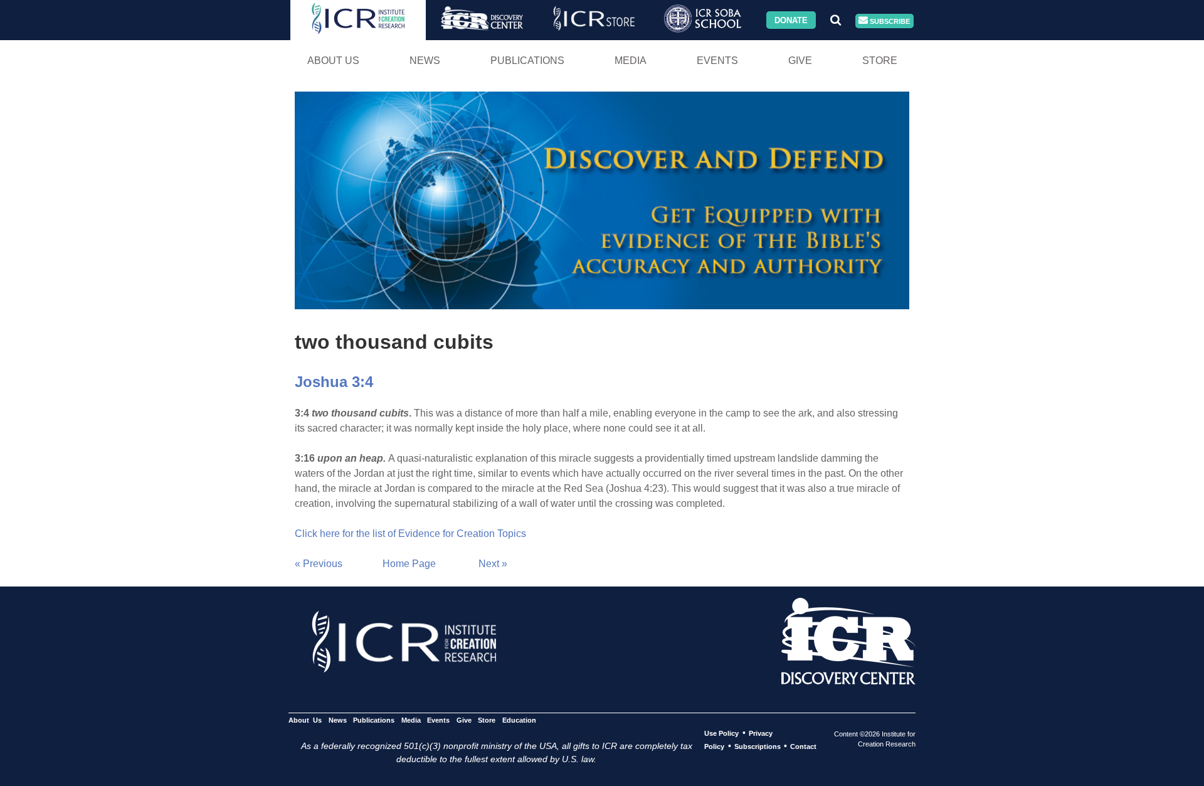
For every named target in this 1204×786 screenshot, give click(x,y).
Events (717, 60)
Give (800, 60)
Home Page (409, 563)
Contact (803, 746)
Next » (492, 563)
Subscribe (889, 20)
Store (879, 60)
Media (631, 60)
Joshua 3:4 (334, 381)
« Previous (318, 563)
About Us (333, 60)
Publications (527, 60)
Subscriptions (757, 746)
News (424, 60)
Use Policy (721, 733)
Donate (791, 19)
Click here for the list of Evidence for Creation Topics (410, 533)
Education (519, 720)
